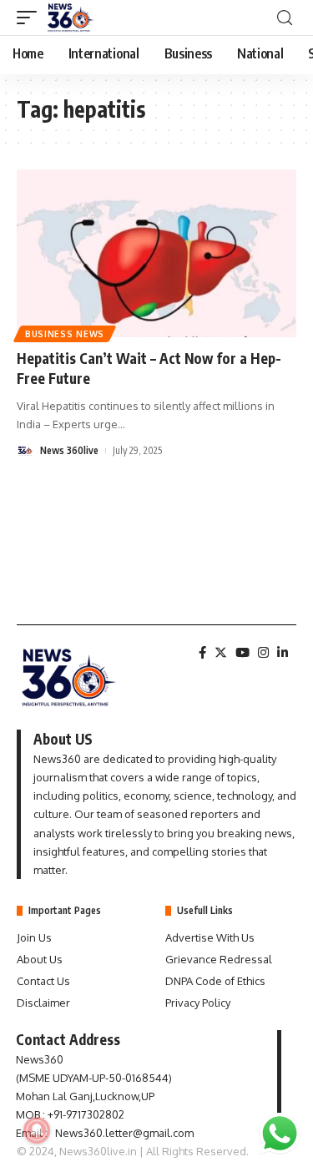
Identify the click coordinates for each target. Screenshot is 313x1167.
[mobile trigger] (31, 17)
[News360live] (71, 17)
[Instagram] (263, 653)
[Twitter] (220, 653)
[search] (284, 18)
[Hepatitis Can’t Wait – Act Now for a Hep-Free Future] (156, 253)
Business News (64, 334)
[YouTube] (242, 653)
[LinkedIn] (282, 653)
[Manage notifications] (36, 1130)
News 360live (69, 450)
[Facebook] (202, 653)
